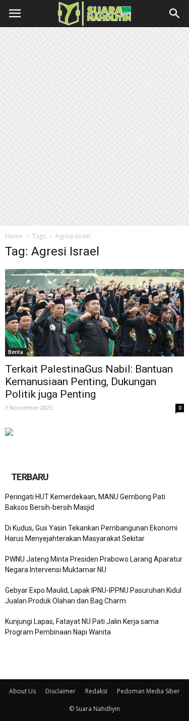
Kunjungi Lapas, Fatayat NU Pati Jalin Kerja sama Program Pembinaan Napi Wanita (82, 626)
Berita (15, 351)
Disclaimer (60, 691)
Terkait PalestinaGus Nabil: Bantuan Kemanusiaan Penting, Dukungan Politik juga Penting (89, 381)
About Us (22, 691)
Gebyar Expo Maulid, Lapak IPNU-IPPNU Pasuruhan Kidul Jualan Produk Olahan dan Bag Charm (93, 595)
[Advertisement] (94, 126)
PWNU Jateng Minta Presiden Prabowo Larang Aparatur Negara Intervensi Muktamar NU (93, 564)
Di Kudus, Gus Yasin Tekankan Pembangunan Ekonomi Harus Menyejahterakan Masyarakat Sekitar (91, 533)
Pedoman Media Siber (148, 691)
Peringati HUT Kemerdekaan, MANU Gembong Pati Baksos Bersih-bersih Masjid (85, 502)
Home (14, 236)
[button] (175, 13)
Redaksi (96, 691)
